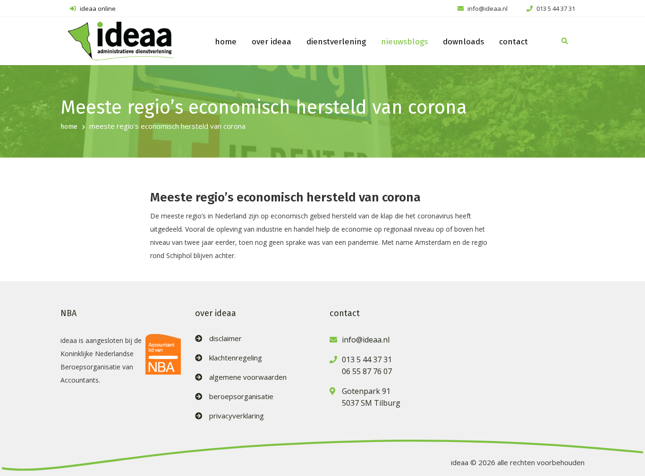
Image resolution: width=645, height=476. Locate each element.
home (226, 42)
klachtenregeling (235, 357)
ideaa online (97, 8)
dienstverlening (336, 42)
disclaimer (225, 338)
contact (513, 42)
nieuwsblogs (404, 42)
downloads (463, 42)
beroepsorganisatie (241, 396)
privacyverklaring (236, 415)
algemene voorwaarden (248, 377)
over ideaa (271, 42)
